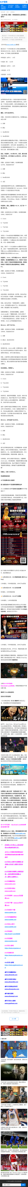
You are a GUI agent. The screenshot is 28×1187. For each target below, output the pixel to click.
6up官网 (12, 1181)
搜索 (23, 1184)
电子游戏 (3, 7)
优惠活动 (24, 7)
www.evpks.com (10, 884)
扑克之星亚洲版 (17, 1181)
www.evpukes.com (11, 941)
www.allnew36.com (11, 975)
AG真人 (17, 5)
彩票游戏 (17, 7)
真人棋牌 (10, 7)
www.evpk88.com (10, 919)
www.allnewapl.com (11, 996)
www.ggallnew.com (11, 1003)
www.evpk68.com (10, 927)
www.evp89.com (11, 44)
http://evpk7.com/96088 (7, 685)
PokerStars (11, 5)
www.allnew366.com (11, 982)
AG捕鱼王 (24, 5)
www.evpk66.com (10, 912)
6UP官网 (3, 2)
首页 (2, 5)
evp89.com (17, 838)
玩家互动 (3, 8)
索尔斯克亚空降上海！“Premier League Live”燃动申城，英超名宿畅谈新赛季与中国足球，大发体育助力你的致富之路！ (14, 1174)
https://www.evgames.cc (13, 948)
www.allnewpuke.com (12, 989)
